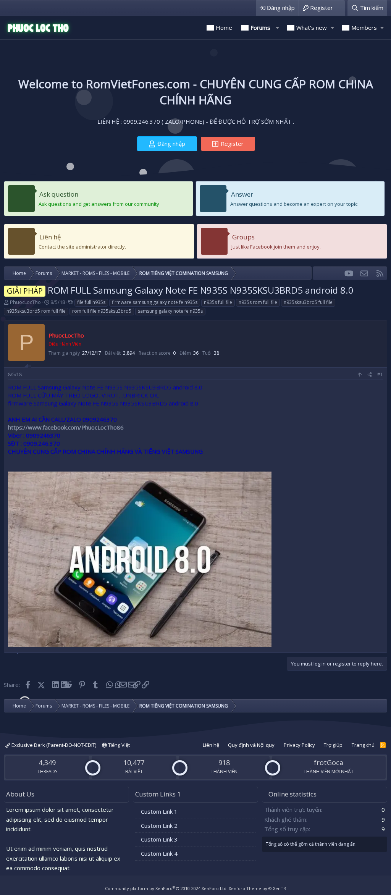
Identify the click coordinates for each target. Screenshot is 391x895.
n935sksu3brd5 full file (308, 302)
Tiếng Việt (118, 745)
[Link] (136, 684)
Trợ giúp (333, 745)
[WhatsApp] (109, 684)
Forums (260, 27)
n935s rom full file (258, 302)
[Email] (122, 684)
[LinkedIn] (54, 684)
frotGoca (328, 762)
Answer (242, 194)
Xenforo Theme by (257, 888)
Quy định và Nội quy (251, 745)
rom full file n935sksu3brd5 (101, 311)
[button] (277, 27)
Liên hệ (50, 237)
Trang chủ (363, 745)
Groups (243, 237)
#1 (380, 374)
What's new (311, 27)
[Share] (370, 374)
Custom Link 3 (159, 839)
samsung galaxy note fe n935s (170, 311)
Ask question (58, 194)
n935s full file (218, 302)
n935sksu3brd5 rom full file (36, 311)
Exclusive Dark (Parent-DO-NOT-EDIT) (53, 745)
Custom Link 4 (159, 853)
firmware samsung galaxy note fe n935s (154, 302)
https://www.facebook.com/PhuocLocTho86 (66, 427)
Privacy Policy (299, 745)
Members (364, 27)
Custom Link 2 (159, 825)
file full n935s (91, 302)
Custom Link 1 (159, 811)
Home (224, 27)
